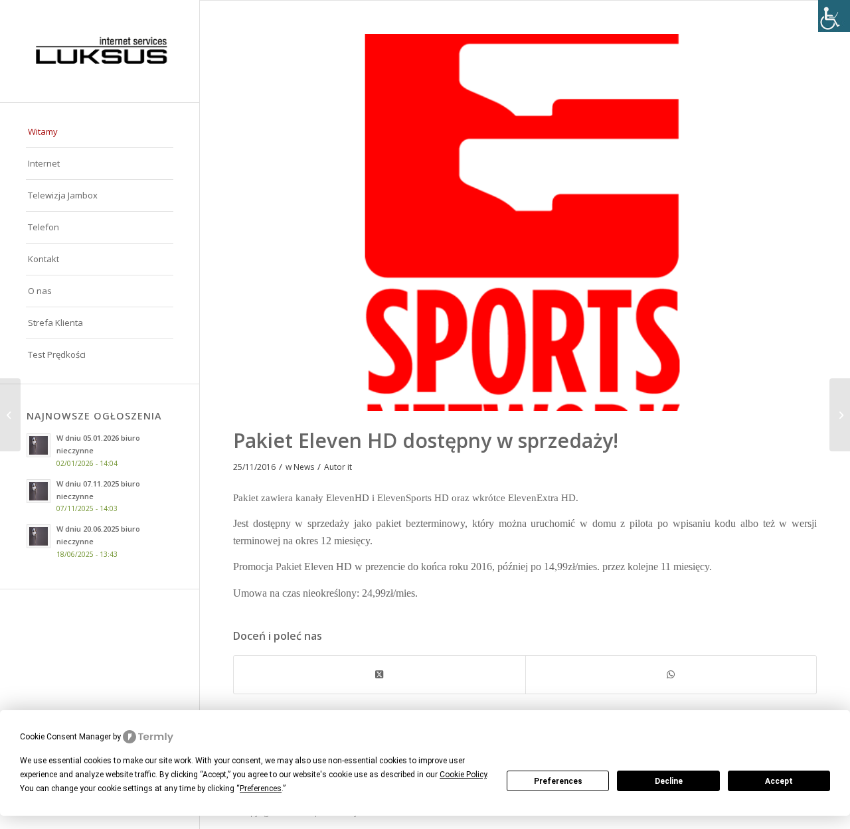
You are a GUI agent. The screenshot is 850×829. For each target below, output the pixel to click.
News (304, 467)
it (349, 467)
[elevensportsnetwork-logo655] (525, 222)
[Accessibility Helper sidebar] (834, 16)
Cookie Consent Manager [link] (65, 736)
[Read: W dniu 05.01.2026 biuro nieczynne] (38, 445)
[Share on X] (379, 674)
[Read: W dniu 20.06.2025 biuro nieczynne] (38, 536)
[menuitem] (99, 132)
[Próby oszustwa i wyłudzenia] (839, 414)
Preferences (558, 781)
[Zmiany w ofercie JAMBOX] (10, 414)
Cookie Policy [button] (463, 774)
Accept (779, 781)
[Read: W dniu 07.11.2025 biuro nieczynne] (38, 491)
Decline (669, 781)
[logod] (100, 51)
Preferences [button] (261, 788)
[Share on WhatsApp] (671, 674)
